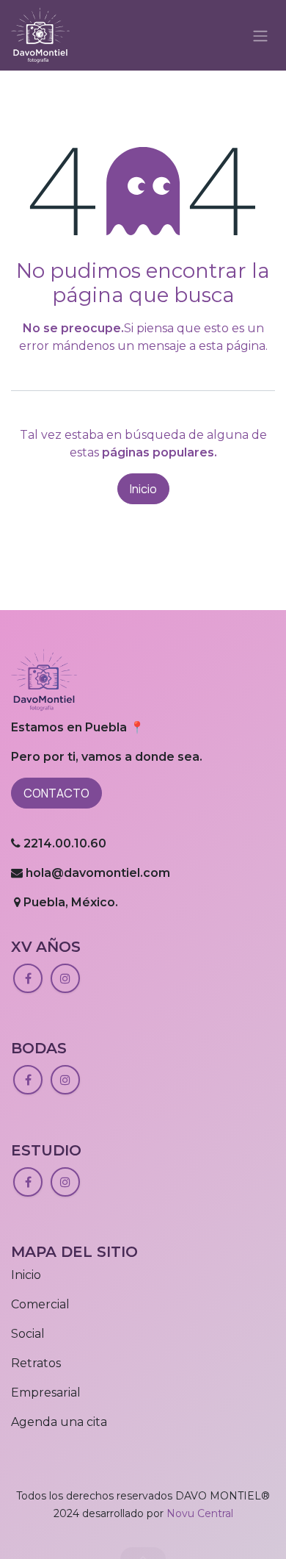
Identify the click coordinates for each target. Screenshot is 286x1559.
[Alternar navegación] (260, 35)
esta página (232, 346)
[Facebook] (28, 978)
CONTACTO (56, 793)
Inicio (143, 489)
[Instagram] (65, 978)
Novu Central (199, 1513)
